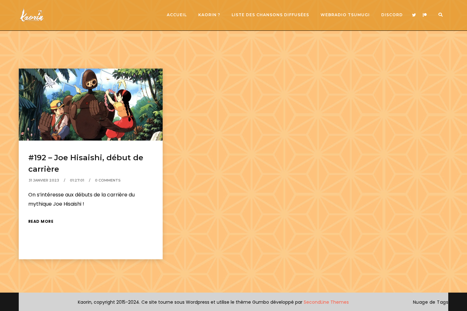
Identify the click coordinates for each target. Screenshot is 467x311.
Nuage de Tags (431, 302)
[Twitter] (414, 15)
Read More (41, 221)
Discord (392, 14)
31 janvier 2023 (44, 180)
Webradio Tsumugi (345, 14)
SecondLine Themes (326, 302)
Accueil (177, 14)
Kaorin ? (209, 14)
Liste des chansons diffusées (270, 14)
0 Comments (108, 180)
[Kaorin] (31, 15)
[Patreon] (424, 15)
